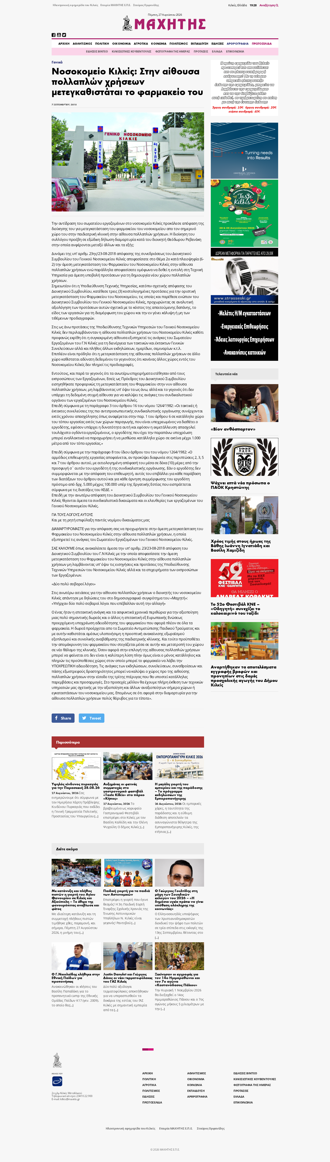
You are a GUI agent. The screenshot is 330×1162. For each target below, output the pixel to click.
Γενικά (57, 62)
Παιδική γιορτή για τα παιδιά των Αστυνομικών (126, 892)
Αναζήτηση (268, 5)
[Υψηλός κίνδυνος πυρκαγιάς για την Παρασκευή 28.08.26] (76, 766)
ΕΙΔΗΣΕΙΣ (217, 43)
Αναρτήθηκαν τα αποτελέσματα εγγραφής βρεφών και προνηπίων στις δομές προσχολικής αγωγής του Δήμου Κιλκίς (244, 676)
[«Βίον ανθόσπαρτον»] (244, 403)
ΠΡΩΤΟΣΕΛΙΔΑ (262, 43)
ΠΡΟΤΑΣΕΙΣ (201, 51)
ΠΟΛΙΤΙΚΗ (102, 43)
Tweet (95, 718)
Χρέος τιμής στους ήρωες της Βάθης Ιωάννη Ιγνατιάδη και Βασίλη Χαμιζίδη (241, 545)
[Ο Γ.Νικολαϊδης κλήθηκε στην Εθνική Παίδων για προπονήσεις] (76, 956)
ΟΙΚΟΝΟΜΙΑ (121, 43)
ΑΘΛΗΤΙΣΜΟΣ (82, 43)
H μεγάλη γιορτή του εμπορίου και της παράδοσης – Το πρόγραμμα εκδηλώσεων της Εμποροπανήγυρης (178, 791)
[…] (96, 816)
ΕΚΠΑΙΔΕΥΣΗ (199, 43)
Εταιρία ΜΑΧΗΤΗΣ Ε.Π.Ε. (115, 5)
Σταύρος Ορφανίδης (146, 5)
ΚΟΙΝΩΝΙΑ (158, 43)
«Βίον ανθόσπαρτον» (233, 429)
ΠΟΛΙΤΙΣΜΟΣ (178, 43)
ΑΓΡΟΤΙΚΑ (141, 43)
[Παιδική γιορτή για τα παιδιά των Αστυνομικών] (128, 873)
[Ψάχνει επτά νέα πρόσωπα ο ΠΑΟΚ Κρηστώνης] (244, 457)
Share (66, 718)
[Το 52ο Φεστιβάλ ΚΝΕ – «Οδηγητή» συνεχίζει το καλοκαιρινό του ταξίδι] (244, 578)
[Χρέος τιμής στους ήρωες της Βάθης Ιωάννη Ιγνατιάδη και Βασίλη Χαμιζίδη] (244, 515)
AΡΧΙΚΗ (64, 43)
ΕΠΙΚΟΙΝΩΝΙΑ (235, 51)
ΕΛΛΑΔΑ (217, 51)
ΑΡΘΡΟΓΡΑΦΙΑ (238, 43)
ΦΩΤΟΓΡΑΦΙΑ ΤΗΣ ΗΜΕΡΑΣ (172, 51)
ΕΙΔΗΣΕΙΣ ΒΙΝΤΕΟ (97, 51)
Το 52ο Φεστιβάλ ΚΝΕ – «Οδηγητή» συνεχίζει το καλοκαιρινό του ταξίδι (235, 608)
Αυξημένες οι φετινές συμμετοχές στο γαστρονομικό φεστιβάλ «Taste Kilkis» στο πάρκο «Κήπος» (124, 791)
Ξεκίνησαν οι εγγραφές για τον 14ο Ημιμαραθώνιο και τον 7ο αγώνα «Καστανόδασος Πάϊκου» (177, 979)
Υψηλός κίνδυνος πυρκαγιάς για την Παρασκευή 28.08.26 (76, 785)
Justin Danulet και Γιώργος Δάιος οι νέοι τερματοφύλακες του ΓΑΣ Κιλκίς (127, 978)
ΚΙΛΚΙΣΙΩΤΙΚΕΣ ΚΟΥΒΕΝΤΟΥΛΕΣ (131, 51)
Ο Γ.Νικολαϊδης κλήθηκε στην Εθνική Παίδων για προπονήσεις (76, 978)
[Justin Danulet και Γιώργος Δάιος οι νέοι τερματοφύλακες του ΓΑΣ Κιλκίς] (128, 956)
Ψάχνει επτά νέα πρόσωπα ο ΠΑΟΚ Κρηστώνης (240, 484)
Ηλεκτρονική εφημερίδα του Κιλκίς (75, 5)
